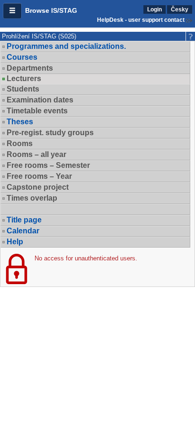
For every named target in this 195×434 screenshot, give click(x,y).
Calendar (23, 231)
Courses (22, 57)
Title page (24, 220)
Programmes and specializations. (66, 46)
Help (15, 242)
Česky (179, 9)
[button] (12, 11)
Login (154, 9)
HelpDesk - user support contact (141, 20)
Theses (20, 122)
